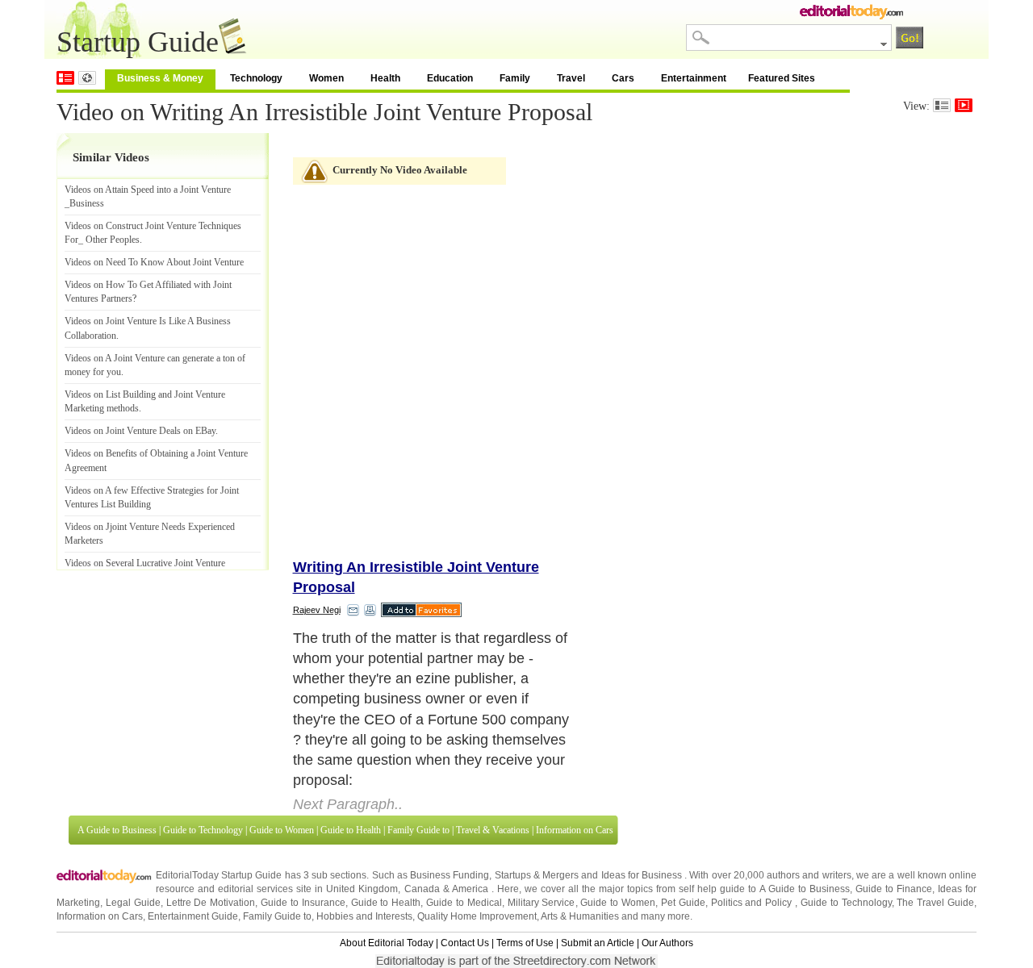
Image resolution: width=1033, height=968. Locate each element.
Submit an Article (597, 943)
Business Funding (449, 875)
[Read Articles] (942, 105)
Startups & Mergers (537, 875)
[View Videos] (963, 105)
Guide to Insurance (303, 902)
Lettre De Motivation (211, 902)
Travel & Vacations (492, 830)
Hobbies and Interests (364, 916)
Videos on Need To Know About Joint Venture (154, 262)
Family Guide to (418, 830)
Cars (623, 78)
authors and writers (809, 875)
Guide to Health (350, 830)
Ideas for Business (643, 875)
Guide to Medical (464, 902)
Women (326, 78)
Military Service (541, 902)
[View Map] (87, 78)
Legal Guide (133, 902)
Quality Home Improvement (477, 916)
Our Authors (667, 943)
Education (450, 78)
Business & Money (160, 78)
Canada (422, 889)
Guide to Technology (203, 830)
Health (385, 78)
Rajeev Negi (317, 610)
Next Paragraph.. (348, 804)
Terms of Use (525, 943)
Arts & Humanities (580, 916)
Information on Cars (574, 830)
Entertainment (693, 78)
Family (515, 78)
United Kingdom (362, 889)
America (470, 889)
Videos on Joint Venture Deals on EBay (140, 430)
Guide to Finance (893, 889)
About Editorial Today (386, 943)
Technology (256, 78)
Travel (571, 78)
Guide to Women (281, 830)
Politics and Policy (753, 902)
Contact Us (465, 943)
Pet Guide (683, 902)
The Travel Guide (935, 902)
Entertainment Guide (193, 916)
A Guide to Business (117, 830)
